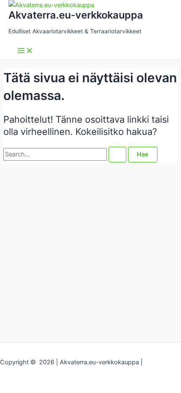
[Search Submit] (117, 154)
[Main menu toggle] (25, 51)
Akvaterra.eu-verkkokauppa (75, 15)
